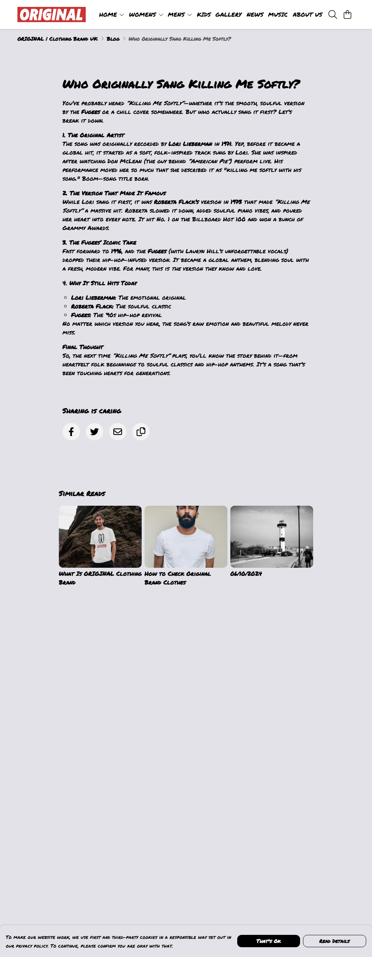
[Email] (117, 431)
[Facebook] (71, 431)
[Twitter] (94, 431)
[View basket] (347, 14)
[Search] (333, 14)
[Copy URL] (141, 431)
